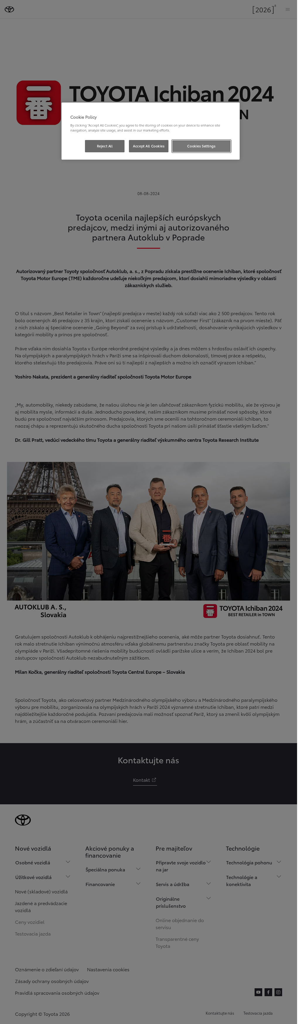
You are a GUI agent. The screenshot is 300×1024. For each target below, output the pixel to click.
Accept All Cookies (148, 146)
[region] (151, 131)
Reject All (105, 146)
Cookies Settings (201, 146)
